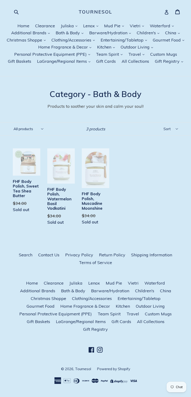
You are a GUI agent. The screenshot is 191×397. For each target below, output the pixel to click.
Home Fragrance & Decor (63, 47)
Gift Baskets (19, 61)
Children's (147, 32)
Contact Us (48, 255)
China (171, 32)
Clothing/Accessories (71, 40)
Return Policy (112, 255)
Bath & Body (68, 32)
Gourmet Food (167, 40)
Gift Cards (106, 61)
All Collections (135, 61)
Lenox (89, 25)
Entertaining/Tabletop (123, 40)
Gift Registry (168, 61)
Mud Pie (113, 25)
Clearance (45, 25)
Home (23, 25)
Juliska (68, 25)
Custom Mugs (163, 54)
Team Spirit (108, 54)
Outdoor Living (136, 47)
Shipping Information (151, 255)
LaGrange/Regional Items (62, 61)
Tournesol (95, 12)
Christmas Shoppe (25, 40)
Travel (135, 54)
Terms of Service (95, 262)
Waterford (160, 25)
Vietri (136, 25)
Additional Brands (29, 32)
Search (25, 255)
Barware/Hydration (109, 32)
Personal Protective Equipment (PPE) (51, 54)
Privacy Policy (79, 255)
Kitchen (105, 47)
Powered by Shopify (113, 369)
